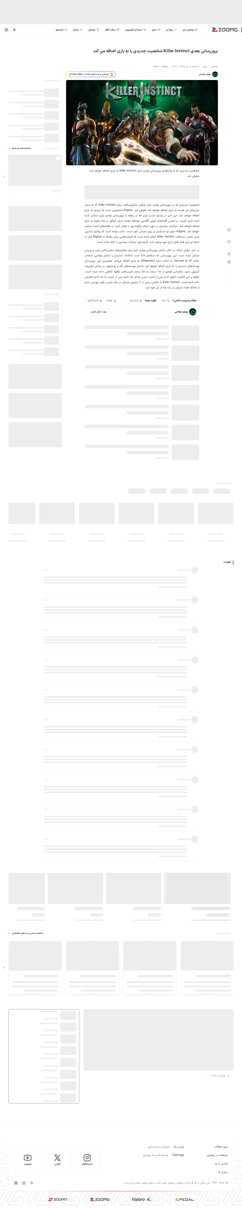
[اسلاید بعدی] (4, 177)
